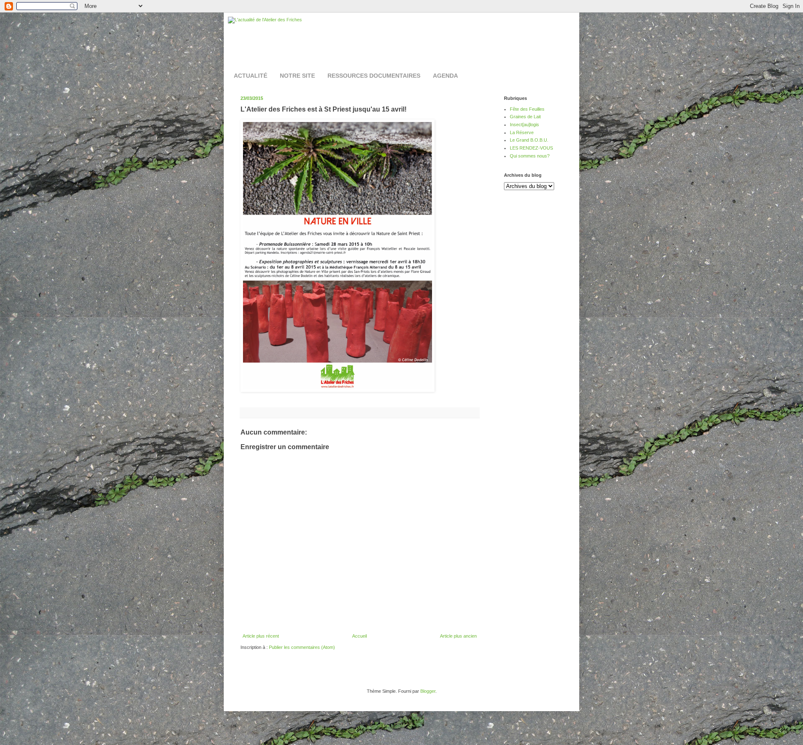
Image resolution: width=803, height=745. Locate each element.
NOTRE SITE (297, 75)
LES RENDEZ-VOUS (531, 147)
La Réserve (522, 132)
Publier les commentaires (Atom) (302, 647)
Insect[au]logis (524, 124)
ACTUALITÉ (250, 75)
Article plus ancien (458, 635)
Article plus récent (261, 635)
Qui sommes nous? (530, 155)
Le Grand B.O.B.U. (529, 139)
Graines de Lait (525, 116)
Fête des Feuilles (527, 109)
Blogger (427, 691)
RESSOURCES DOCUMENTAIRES (373, 75)
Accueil (359, 635)
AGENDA (445, 75)
